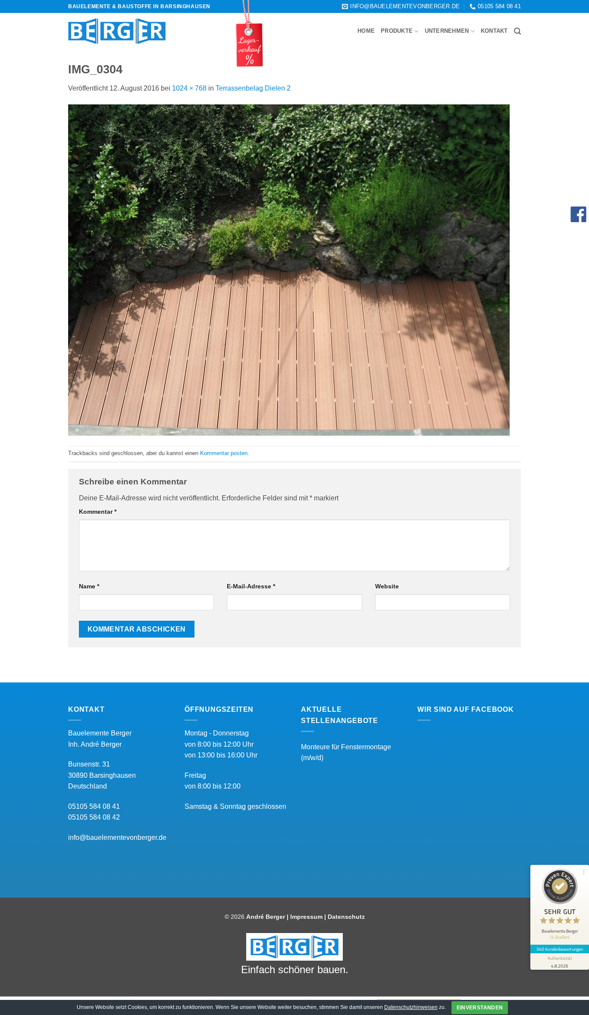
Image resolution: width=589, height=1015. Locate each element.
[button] (517, 31)
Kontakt (494, 31)
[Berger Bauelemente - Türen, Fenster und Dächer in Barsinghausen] (117, 31)
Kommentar (97, 511)
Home (366, 31)
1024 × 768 (189, 88)
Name (89, 586)
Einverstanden (480, 1008)
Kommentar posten (224, 453)
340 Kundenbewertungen (559, 949)
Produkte (397, 31)
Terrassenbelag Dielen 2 (253, 88)
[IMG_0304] (289, 269)
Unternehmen (447, 31)
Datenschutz (346, 916)
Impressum (306, 916)
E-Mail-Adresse (251, 586)
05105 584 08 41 (94, 806)
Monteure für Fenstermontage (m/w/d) (346, 752)
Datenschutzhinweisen (411, 1007)
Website (387, 586)
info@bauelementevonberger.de (117, 837)
